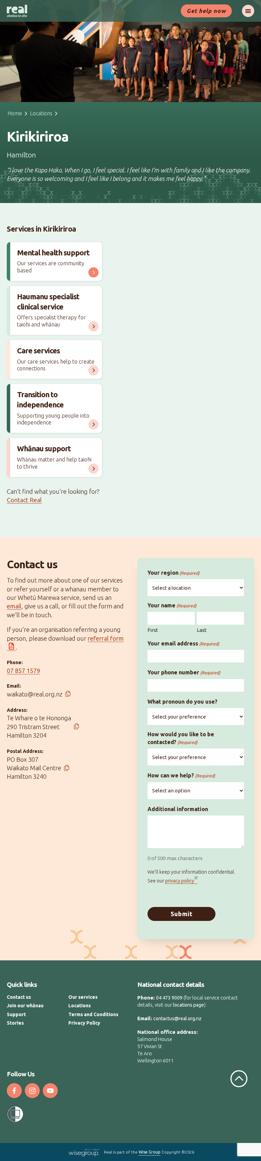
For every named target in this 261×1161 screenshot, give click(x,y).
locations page (188, 1005)
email (14, 606)
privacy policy (179, 881)
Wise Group (149, 1152)
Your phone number (183, 672)
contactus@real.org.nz (177, 1018)
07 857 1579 (23, 670)
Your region (173, 573)
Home (14, 113)
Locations (41, 113)
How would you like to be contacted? (180, 738)
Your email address (183, 643)
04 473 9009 (169, 997)
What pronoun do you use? (182, 702)
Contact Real (24, 500)
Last (202, 630)
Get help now (206, 10)
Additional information (177, 809)
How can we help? (181, 775)
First (152, 630)
